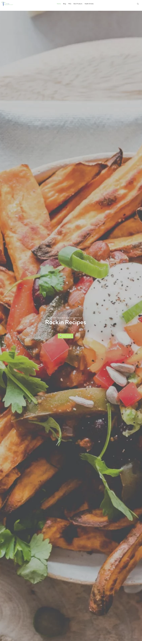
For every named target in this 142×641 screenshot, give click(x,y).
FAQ (69, 4)
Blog (64, 4)
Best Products (78, 4)
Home (59, 4)
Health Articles (89, 4)
